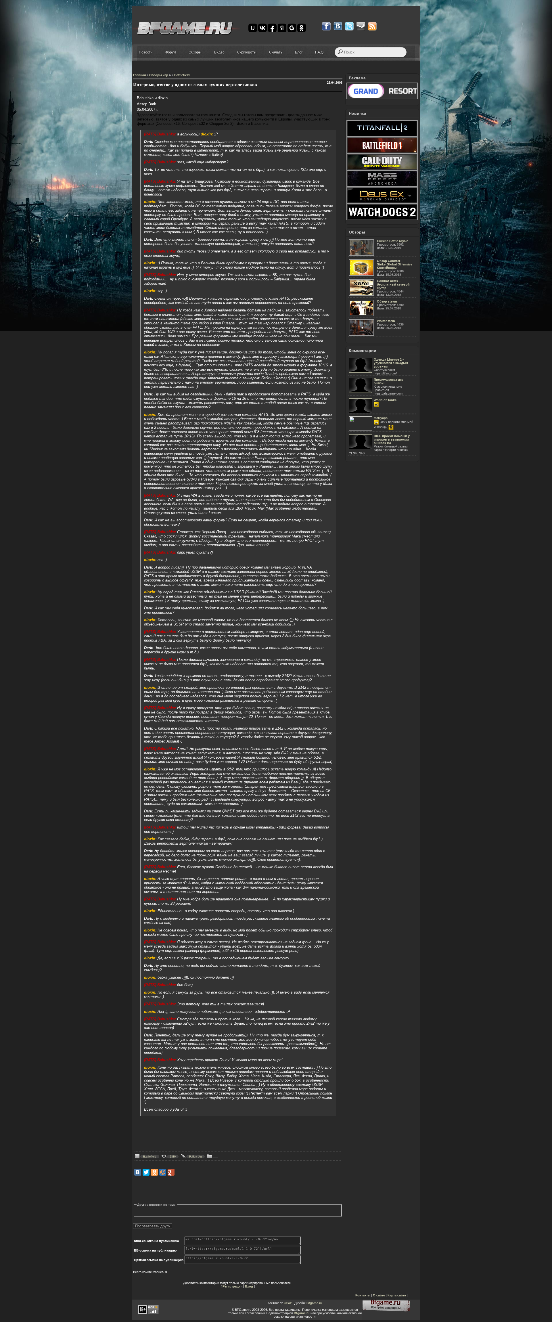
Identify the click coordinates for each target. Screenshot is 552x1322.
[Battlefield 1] (382, 152)
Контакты (362, 1295)
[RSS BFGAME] (372, 26)
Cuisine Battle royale (392, 241)
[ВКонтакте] (137, 1172)
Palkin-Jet (195, 1156)
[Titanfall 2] (382, 135)
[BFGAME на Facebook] (326, 26)
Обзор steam (387, 301)
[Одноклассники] (154, 1172)
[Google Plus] (171, 1172)
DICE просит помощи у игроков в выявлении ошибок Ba (392, 439)
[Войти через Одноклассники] (301, 28)
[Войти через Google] (292, 28)
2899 (173, 1156)
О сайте (379, 1295)
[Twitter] (146, 1172)
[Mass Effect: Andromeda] (382, 186)
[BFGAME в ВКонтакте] (338, 26)
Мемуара (381, 418)
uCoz (288, 1303)
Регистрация (232, 1286)
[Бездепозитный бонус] (382, 98)
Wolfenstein (386, 321)
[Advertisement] (237, 1189)
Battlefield (149, 1156)
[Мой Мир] (162, 1172)
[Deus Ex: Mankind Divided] (382, 202)
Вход (249, 1286)
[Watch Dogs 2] (382, 219)
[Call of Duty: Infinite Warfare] (382, 169)
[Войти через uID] (252, 28)
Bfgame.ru (314, 1303)
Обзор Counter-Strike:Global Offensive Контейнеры (394, 264)
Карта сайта (397, 1295)
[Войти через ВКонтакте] (262, 28)
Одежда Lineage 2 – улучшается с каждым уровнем (391, 363)
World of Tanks (385, 400)
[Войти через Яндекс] (282, 28)
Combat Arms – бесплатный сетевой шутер (393, 284)
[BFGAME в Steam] (360, 26)
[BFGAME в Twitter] (349, 26)
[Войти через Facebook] (272, 28)
